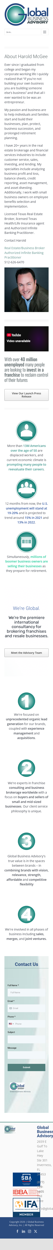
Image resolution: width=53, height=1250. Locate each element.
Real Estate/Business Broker (24, 248)
